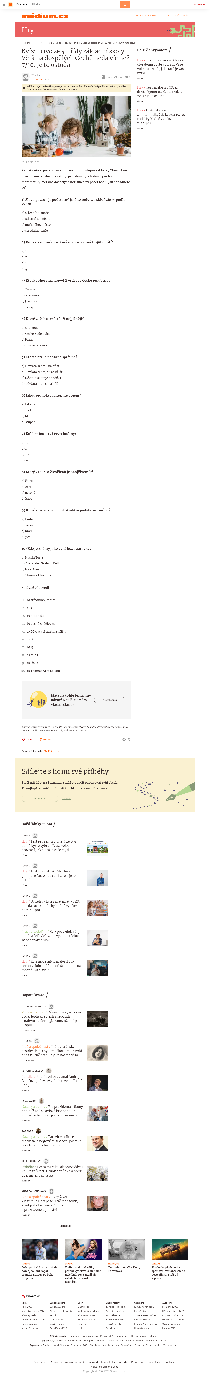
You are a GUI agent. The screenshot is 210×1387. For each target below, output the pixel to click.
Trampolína (89, 1340)
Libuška (27, 1041)
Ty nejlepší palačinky (116, 1307)
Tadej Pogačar (57, 1319)
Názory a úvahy (33, 1107)
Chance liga (83, 1307)
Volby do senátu (29, 1324)
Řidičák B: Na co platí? (173, 1319)
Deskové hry (127, 1345)
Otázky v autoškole (171, 1324)
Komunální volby (30, 1328)
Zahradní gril (152, 1340)
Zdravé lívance (113, 1315)
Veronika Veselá (33, 1071)
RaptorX (27, 1131)
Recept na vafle (113, 1324)
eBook (108, 77)
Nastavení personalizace (104, 1366)
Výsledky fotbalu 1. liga (88, 1311)
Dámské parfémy (97, 1345)
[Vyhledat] (125, 4)
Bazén (60, 1340)
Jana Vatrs (29, 1101)
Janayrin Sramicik (34, 1006)
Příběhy (28, 1167)
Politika (27, 1076)
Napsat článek (110, 700)
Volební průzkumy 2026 (33, 1311)
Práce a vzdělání (34, 931)
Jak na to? (66, 799)
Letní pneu (113, 1345)
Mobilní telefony (61, 1345)
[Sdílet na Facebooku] (124, 739)
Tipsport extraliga (86, 1315)
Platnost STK (168, 1328)
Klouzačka (113, 1340)
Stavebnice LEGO (79, 1345)
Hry (140, 60)
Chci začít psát (178, 15)
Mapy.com (74, 1336)
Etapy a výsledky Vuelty (61, 1311)
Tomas (36, 75)
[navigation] (4, 4)
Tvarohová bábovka (115, 1319)
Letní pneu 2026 (170, 1307)
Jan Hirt (53, 1315)
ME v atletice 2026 (86, 1319)
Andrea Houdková (34, 1191)
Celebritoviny (31, 1161)
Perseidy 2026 (107, 1336)
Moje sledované (146, 15)
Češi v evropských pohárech (144, 1336)
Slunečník (102, 1340)
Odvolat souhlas (164, 1362)
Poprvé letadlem (142, 1311)
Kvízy (58, 751)
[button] (76, 126)
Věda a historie (33, 1012)
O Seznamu (55, 1362)
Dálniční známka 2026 (173, 1311)
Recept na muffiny (115, 1311)
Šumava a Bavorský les (145, 1315)
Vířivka (163, 1340)
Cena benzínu (122, 1336)
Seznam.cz (199, 4)
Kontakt (105, 1362)
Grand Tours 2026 (58, 1328)
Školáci (48, 751)
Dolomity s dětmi (142, 1328)
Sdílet (120, 77)
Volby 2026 (27, 1307)
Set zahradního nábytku (132, 1340)
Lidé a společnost (35, 1047)
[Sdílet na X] (129, 739)
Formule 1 (82, 1324)
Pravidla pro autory (142, 1362)
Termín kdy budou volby (33, 1319)
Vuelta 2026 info (57, 1307)
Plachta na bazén (73, 1340)
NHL (80, 1328)
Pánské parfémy (170, 1345)
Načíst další (65, 1226)
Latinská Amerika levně (145, 1324)
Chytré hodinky (153, 1345)
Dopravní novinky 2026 (173, 1315)
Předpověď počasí (89, 1336)
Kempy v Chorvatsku (144, 1307)
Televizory (139, 1345)
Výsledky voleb (29, 1315)
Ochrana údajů (120, 1362)
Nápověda (93, 1362)
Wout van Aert (57, 1324)
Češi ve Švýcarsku (142, 1319)
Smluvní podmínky (75, 1362)
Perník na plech (113, 1328)
